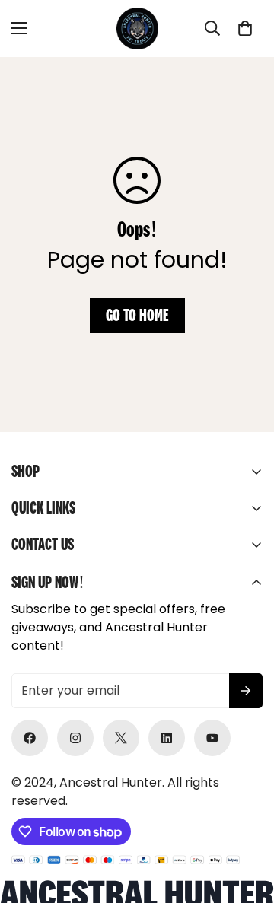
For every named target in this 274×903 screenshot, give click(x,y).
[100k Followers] (75, 738)
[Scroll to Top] (246, 822)
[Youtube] (212, 738)
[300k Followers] (29, 738)
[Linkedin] (166, 738)
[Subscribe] (246, 690)
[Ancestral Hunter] (137, 28)
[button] (245, 28)
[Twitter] (121, 738)
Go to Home (137, 316)
